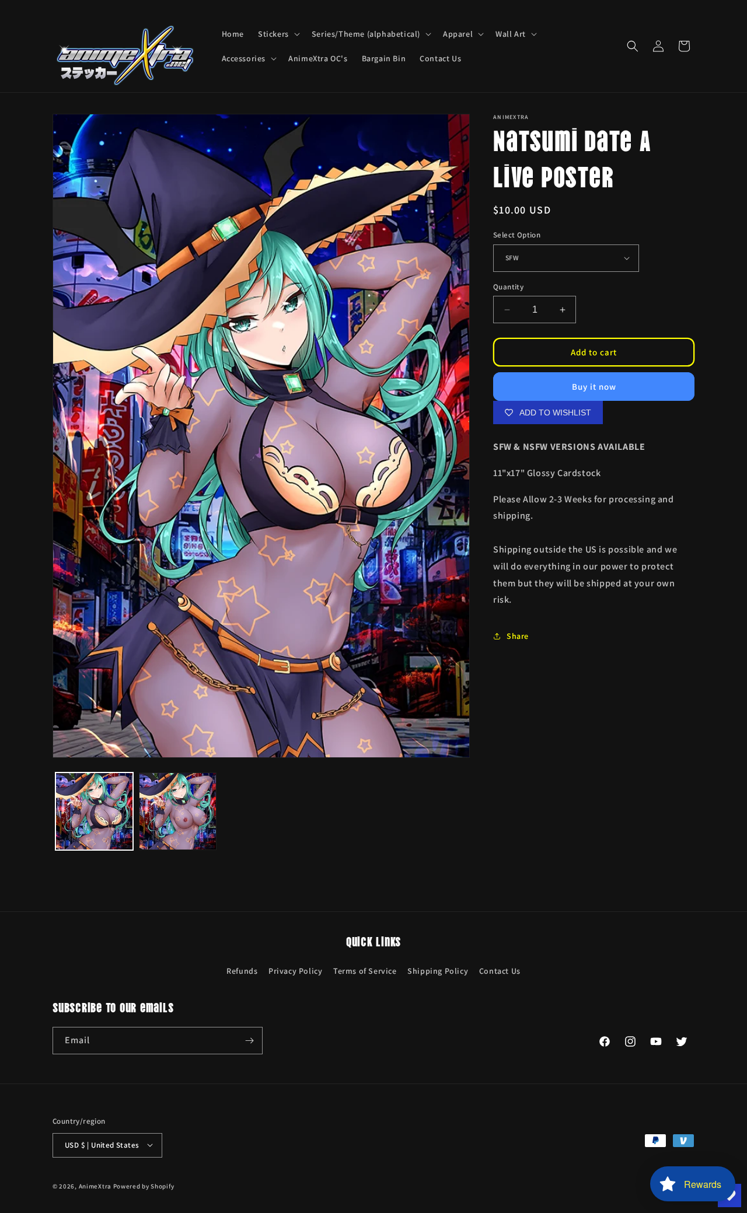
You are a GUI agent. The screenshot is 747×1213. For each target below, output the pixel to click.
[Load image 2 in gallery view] (178, 811)
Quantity (508, 287)
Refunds (241, 971)
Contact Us (500, 971)
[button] (278, 34)
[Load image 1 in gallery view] (94, 811)
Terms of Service (365, 971)
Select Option (516, 235)
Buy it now (594, 386)
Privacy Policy (295, 971)
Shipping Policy (437, 971)
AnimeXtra (95, 1185)
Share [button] (518, 636)
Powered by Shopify (143, 1185)
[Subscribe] (249, 1040)
